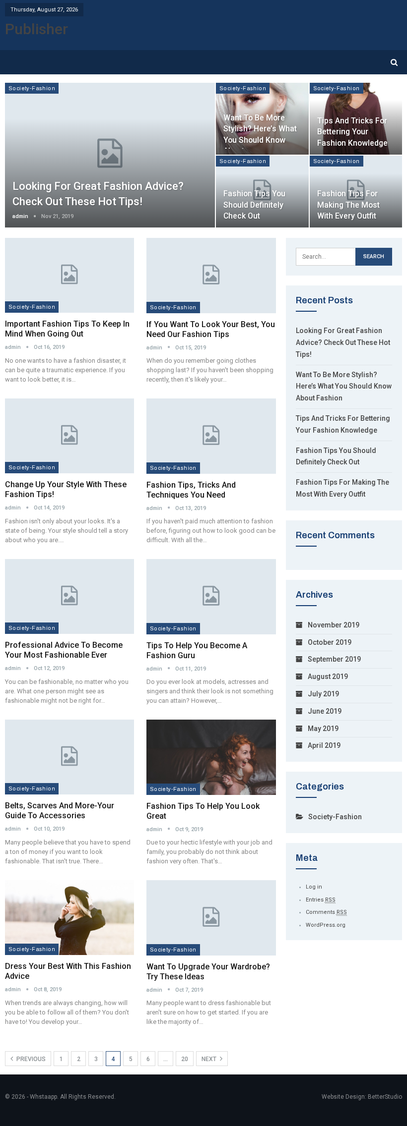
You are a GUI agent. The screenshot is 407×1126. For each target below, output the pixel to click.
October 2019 (329, 642)
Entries (321, 900)
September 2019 (334, 659)
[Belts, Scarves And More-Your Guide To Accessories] (69, 757)
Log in (314, 887)
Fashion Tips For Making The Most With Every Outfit (348, 204)
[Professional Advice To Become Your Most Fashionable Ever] (69, 596)
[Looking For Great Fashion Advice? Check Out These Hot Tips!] (110, 155)
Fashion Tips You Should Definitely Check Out (254, 204)
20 (184, 1059)
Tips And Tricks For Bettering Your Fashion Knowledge (352, 131)
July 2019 (323, 694)
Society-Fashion (31, 88)
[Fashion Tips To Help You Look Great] (211, 757)
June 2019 (324, 711)
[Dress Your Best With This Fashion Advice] (69, 917)
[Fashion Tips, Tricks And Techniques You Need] (211, 435)
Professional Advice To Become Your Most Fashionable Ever (64, 650)
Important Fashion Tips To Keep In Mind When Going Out (67, 328)
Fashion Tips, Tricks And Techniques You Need (191, 490)
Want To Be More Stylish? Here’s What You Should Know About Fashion (344, 386)
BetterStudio (385, 1096)
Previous (30, 1059)
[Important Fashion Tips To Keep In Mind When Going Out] (69, 275)
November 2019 (333, 625)
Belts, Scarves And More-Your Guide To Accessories (59, 810)
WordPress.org (325, 925)
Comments (326, 912)
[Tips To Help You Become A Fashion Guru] (211, 596)
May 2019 (323, 728)
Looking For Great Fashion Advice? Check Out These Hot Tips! (343, 342)
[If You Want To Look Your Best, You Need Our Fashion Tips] (211, 275)
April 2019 (324, 745)
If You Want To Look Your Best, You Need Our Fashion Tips (210, 329)
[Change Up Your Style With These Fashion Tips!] (69, 435)
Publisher (36, 29)
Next (210, 1059)
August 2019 (328, 676)
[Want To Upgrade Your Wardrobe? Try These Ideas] (211, 917)
